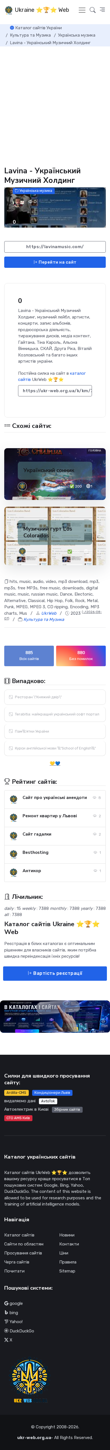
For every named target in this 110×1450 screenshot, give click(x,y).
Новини (66, 1235)
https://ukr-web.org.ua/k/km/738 (57, 390)
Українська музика (35, 190)
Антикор (32, 871)
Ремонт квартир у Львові (50, 816)
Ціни (63, 1253)
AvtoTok (48, 1101)
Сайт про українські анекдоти (55, 797)
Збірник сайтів (67, 1109)
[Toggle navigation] (82, 10)
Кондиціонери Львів (52, 1092)
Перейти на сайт (57, 262)
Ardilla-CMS (16, 1092)
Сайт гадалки (37, 834)
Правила (67, 1262)
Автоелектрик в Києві (26, 1109)
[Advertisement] (55, 104)
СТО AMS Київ (18, 1118)
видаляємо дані (20, 1100)
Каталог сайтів (19, 1235)
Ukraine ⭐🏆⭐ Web (41, 9)
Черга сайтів (16, 1262)
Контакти (69, 1244)
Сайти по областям (23, 1244)
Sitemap (67, 1271)
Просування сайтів (23, 1253)
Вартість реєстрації (57, 973)
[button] (102, 10)
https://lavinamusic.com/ (55, 246)
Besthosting (36, 852)
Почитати (14, 1271)
